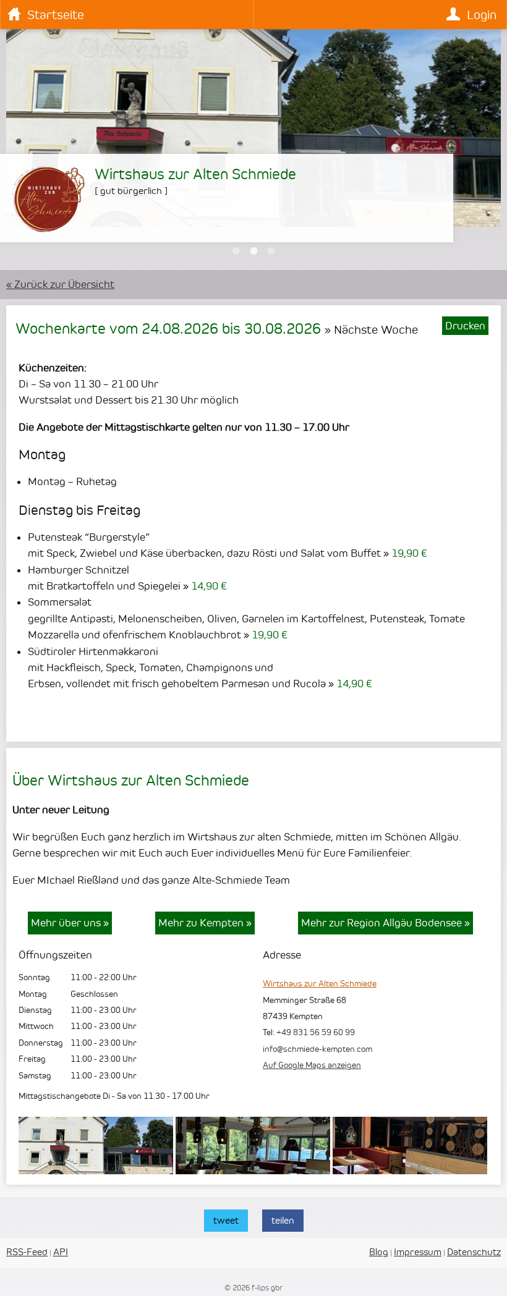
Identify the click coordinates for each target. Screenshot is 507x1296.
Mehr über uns (70, 923)
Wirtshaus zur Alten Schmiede (320, 983)
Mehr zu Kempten (205, 923)
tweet (226, 1220)
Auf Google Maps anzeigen (312, 1065)
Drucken (465, 326)
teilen (282, 1220)
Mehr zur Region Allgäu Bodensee (385, 923)
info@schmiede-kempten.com (317, 1049)
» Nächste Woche (371, 329)
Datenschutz (474, 1252)
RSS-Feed (27, 1252)
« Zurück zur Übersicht (60, 284)
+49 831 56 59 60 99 (315, 1032)
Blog (378, 1252)
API (60, 1252)
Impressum (417, 1252)
